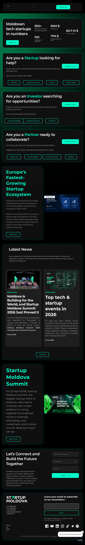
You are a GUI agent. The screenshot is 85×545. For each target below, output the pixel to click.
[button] (34, 7)
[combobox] (65, 461)
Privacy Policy (8, 528)
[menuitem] (11, 506)
